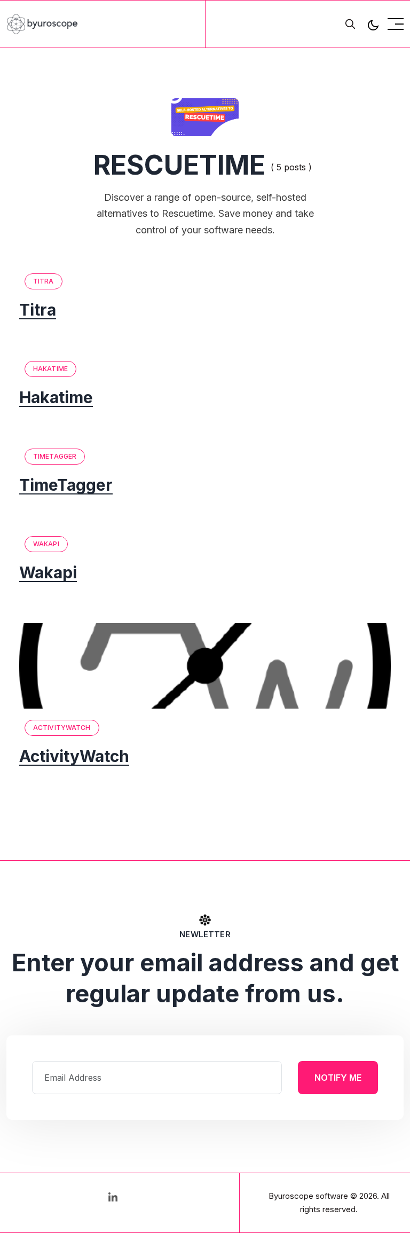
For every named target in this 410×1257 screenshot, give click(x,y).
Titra (43, 281)
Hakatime (50, 369)
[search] (350, 24)
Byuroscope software (308, 1196)
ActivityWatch (62, 728)
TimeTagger (54, 456)
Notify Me (337, 1077)
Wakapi (46, 544)
